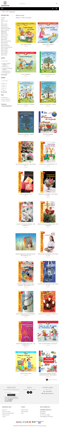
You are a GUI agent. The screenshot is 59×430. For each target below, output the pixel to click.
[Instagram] (31, 392)
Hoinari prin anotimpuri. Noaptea (26, 134)
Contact (4, 416)
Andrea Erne (5, 66)
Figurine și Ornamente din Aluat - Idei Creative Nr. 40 (26, 224)
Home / (4, 11)
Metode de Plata (24, 409)
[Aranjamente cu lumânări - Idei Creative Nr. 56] (48, 182)
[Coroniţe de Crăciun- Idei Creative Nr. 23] (48, 301)
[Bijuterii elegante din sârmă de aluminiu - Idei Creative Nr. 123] (25, 241)
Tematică (3, 17)
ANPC (22, 413)
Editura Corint (4, 33)
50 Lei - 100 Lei (5, 99)
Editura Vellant (4, 53)
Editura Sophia (4, 50)
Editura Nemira (4, 42)
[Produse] (2, 9)
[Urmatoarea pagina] (56, 380)
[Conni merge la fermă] (25, 32)
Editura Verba (4, 55)
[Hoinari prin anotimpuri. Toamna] (48, 92)
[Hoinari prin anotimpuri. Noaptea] (25, 122)
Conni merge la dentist (47, 44)
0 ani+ (3, 90)
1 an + (3, 88)
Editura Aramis (4, 24)
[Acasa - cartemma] (8, 3)
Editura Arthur (4, 25)
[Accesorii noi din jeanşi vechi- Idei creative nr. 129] (48, 271)
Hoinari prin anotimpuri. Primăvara (25, 104)
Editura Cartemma (5, 30)
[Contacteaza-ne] (52, 8)
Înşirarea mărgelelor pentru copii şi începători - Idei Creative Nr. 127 (25, 284)
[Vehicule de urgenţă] (48, 122)
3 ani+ (3, 85)
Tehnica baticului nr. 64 (26, 194)
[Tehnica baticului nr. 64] (25, 182)
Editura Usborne (4, 51)
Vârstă (2, 19)
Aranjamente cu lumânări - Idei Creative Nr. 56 (48, 194)
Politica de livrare (5, 415)
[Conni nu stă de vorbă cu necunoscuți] (48, 331)
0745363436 (48, 391)
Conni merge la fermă (26, 44)
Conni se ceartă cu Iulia (25, 373)
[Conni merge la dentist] (48, 32)
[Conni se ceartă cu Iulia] (25, 361)
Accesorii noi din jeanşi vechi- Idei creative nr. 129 (48, 284)
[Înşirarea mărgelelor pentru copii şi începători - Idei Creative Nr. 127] (25, 271)
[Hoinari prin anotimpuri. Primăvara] (25, 92)
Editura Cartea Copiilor (6, 28)
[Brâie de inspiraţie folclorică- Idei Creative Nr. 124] (48, 242)
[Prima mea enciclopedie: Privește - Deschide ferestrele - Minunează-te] (48, 361)
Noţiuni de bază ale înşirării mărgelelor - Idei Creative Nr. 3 (26, 314)
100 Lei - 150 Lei (5, 101)
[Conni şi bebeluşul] (25, 62)
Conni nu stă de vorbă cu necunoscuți (48, 343)
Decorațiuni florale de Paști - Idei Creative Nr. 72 (26, 164)
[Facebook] (28, 392)
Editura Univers (4, 21)
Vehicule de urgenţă (48, 134)
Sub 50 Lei (4, 97)
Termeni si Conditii (6, 411)
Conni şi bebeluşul (25, 74)
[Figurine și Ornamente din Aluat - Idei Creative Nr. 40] (25, 212)
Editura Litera (4, 39)
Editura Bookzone (5, 27)
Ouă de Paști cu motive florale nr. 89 (48, 164)
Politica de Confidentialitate (9, 400)
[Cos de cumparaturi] (56, 8)
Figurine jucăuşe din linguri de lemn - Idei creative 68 (48, 224)
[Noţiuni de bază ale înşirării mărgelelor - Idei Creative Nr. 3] (25, 301)
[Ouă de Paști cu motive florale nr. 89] (48, 152)
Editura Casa (3, 31)
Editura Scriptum (4, 48)
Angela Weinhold (6, 71)
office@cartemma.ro (48, 393)
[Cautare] (56, 3)
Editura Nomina (4, 44)
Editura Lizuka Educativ (6, 41)
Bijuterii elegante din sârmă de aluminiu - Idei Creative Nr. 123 (26, 254)
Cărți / (7, 11)
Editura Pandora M (5, 45)
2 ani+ (3, 83)
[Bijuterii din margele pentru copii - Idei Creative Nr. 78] (25, 331)
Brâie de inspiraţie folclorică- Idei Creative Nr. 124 (48, 254)
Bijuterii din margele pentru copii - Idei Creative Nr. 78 (25, 344)
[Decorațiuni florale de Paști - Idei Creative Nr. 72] (25, 152)
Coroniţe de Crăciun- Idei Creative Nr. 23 (48, 313)
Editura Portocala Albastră (6, 47)
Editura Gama (4, 36)
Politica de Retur (24, 411)
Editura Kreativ (4, 38)
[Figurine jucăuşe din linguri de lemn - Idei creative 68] (48, 212)
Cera (2, 22)
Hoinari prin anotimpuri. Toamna (48, 104)
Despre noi (4, 409)
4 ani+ (3, 86)
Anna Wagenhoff (6, 72)
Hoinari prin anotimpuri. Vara (48, 74)
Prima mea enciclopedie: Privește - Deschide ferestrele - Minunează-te (47, 374)
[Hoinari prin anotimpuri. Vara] (48, 62)
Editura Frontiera (4, 34)
